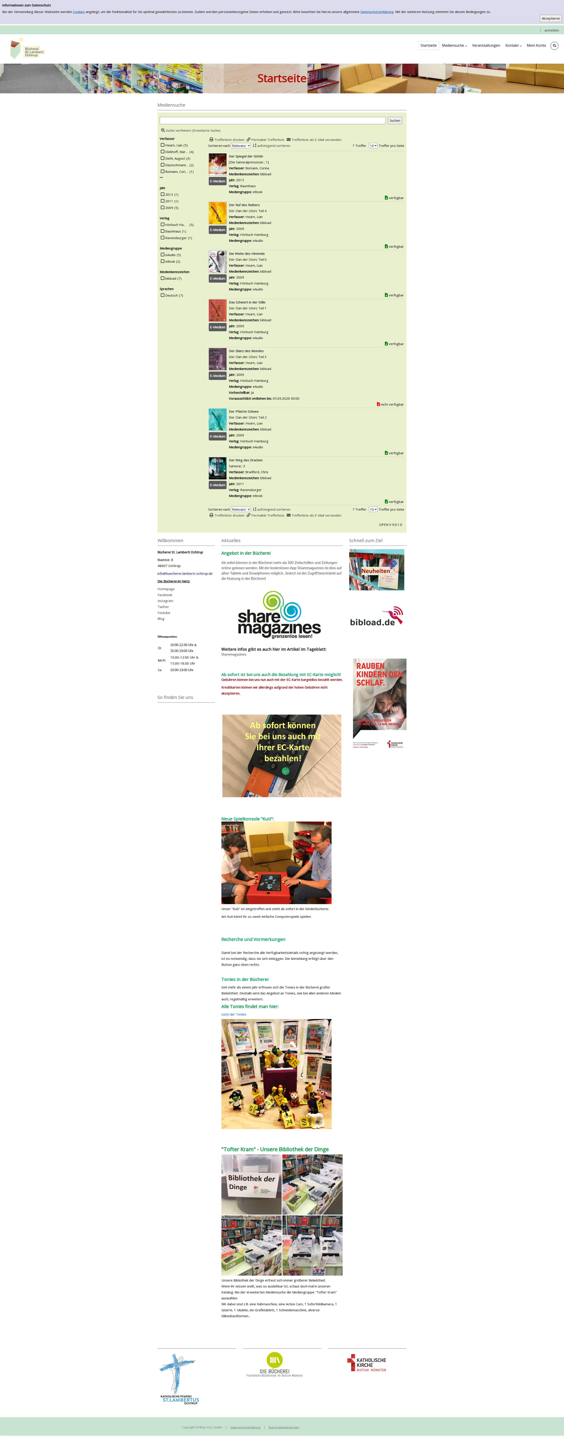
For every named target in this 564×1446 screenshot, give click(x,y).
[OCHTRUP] (26, 48)
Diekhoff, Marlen (176, 152)
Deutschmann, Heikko (176, 165)
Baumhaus (173, 231)
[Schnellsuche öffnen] (554, 46)
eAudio (170, 255)
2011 (169, 201)
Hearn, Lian (173, 145)
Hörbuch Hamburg (176, 224)
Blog (161, 618)
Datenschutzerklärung (377, 11)
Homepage (166, 589)
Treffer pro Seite (391, 145)
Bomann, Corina (176, 171)
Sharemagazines (233, 654)
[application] (454, 45)
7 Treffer (359, 145)
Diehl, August (175, 158)
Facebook (165, 595)
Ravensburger (176, 238)
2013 (169, 194)
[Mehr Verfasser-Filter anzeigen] (161, 177)
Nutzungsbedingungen (284, 1427)
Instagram (165, 600)
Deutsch (171, 295)
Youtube (164, 612)
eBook (170, 261)
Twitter (163, 606)
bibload (170, 278)
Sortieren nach (219, 145)
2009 (169, 207)
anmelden (551, 30)
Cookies (79, 11)
